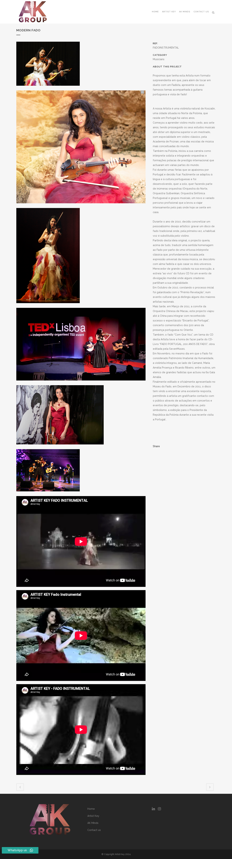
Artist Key (93, 815)
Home (91, 808)
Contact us (94, 830)
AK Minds (92, 822)
